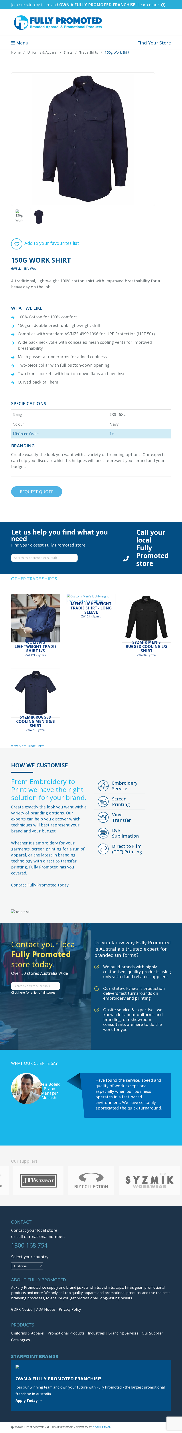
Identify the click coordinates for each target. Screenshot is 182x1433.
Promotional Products (66, 1333)
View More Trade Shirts (28, 746)
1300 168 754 (29, 1245)
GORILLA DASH (102, 1427)
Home (16, 52)
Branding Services (123, 1333)
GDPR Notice (21, 1309)
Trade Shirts (88, 52)
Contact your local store (34, 1230)
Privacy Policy (70, 1309)
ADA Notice (45, 1309)
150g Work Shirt (117, 52)
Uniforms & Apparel (42, 52)
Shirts (68, 52)
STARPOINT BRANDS (34, 1356)
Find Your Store (154, 43)
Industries (97, 1333)
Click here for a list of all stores (33, 992)
